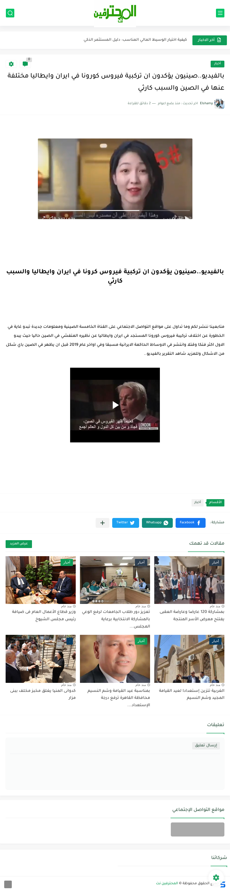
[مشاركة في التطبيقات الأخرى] (102, 523)
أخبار (217, 64)
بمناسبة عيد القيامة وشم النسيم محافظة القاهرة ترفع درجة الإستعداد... (119, 698)
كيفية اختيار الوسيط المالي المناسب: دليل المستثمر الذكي (135, 40)
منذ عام (215, 606)
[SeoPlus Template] (222, 884)
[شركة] (197, 829)
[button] (191, 523)
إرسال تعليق (206, 746)
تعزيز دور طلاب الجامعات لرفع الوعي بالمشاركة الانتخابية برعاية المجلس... (116, 619)
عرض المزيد (19, 544)
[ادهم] (8, 884)
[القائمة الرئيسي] (220, 13)
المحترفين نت (167, 884)
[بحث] (10, 13)
